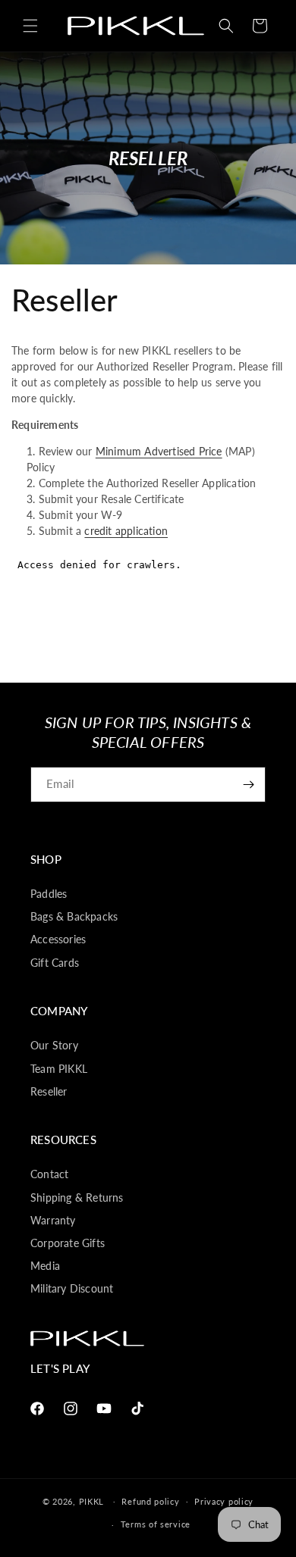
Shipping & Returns (77, 1197)
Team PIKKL (58, 1068)
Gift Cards (54, 962)
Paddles (48, 893)
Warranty (53, 1220)
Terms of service (156, 1524)
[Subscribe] (248, 784)
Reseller (49, 1091)
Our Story (54, 1045)
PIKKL (92, 1500)
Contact (49, 1174)
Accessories (58, 939)
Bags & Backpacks (74, 916)
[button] (30, 25)
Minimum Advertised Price (159, 451)
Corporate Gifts (67, 1243)
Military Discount (71, 1288)
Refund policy (150, 1501)
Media (45, 1265)
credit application (126, 530)
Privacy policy (223, 1501)
